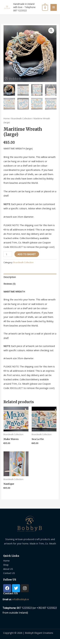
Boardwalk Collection (21, 118)
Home (7, 118)
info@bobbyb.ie (20, 599)
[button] (51, 30)
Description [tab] (10, 277)
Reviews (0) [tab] (10, 283)
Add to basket (27, 254)
